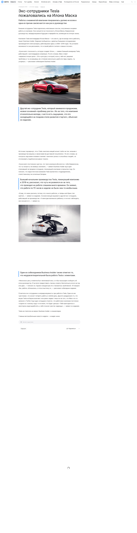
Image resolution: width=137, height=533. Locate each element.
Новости (43, 6)
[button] (49, 84)
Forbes (36, 6)
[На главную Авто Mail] (6, 2)
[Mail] (2, 2)
